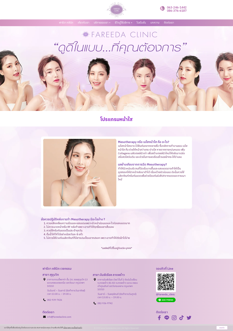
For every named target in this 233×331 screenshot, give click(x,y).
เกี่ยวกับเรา (83, 23)
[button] (17, 68)
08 (48, 300)
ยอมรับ (222, 327)
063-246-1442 (177, 7)
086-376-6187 (177, 10)
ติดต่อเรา (169, 23)
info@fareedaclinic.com (59, 317)
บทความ (155, 23)
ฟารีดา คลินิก (66, 23)
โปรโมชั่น (141, 23)
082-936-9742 (105, 303)
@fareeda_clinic (165, 294)
